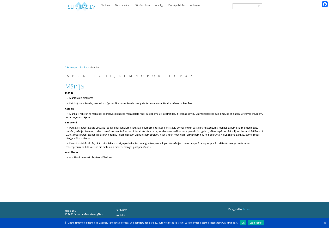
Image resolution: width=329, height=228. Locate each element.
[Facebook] (324, 4)
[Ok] (324, 223)
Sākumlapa (71, 67)
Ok (243, 222)
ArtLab (246, 209)
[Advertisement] (164, 39)
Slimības (84, 67)
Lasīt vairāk (256, 222)
